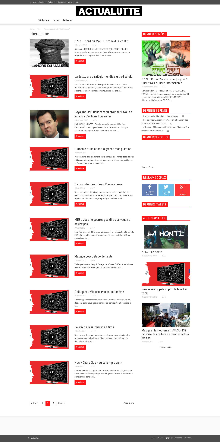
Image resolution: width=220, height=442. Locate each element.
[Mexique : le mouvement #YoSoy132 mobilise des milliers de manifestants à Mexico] (166, 314)
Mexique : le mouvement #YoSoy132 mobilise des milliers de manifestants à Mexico (165, 334)
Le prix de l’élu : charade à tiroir (94, 327)
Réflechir (67, 20)
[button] (187, 20)
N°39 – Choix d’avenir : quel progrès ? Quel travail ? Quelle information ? (165, 81)
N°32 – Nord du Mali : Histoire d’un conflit (101, 41)
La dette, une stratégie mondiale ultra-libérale (103, 76)
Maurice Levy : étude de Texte (94, 256)
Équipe (167, 438)
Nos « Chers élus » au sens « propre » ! (99, 362)
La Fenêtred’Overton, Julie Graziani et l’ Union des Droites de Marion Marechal (165, 121)
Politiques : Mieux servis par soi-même (99, 292)
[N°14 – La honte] (166, 236)
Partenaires (177, 438)
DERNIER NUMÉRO (154, 34)
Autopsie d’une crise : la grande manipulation (103, 149)
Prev (35, 403)
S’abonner (52, 2)
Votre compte (73, 2)
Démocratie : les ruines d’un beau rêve (99, 184)
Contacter (62, 2)
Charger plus (166, 347)
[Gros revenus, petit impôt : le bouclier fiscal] (166, 273)
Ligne (160, 438)
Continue (80, 61)
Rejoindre (188, 438)
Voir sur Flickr (148, 167)
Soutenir (42, 2)
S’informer (44, 20)
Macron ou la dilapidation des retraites (160, 116)
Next (60, 403)
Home (32, 29)
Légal (154, 438)
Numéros (33, 2)
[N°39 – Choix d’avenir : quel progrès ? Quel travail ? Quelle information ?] (166, 58)
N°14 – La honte (152, 252)
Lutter (56, 20)
